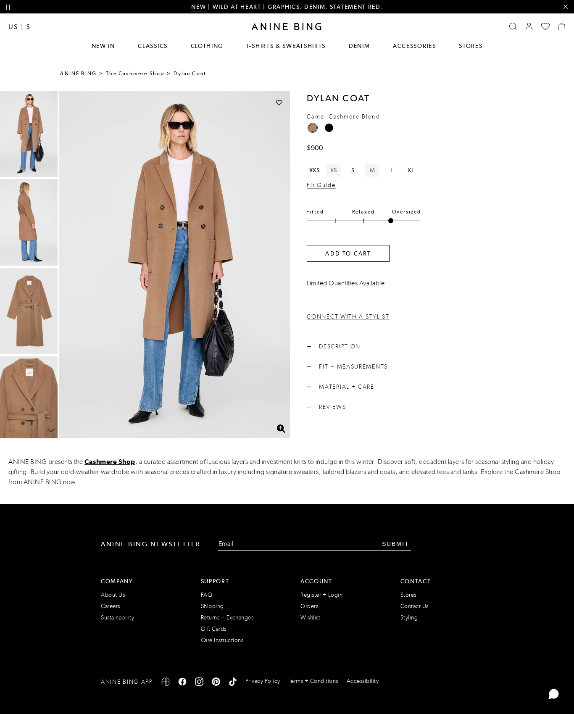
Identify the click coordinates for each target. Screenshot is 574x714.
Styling (409, 617)
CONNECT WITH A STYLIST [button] (348, 316)
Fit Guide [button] (321, 185)
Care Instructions (222, 640)
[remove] (565, 7)
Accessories (414, 45)
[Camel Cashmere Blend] (313, 128)
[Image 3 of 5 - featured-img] (29, 311)
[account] (529, 26)
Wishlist (310, 617)
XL (411, 170)
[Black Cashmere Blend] (329, 128)
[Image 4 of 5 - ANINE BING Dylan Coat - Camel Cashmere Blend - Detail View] (29, 399)
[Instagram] (199, 683)
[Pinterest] (216, 683)
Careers (110, 606)
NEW (198, 6)
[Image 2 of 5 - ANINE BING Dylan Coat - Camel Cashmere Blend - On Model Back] (29, 222)
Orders (309, 606)
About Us (113, 594)
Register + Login (321, 594)
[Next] (51, 430)
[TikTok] (233, 683)
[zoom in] (281, 429)
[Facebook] (182, 683)
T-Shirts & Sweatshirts (286, 45)
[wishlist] (545, 26)
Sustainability (117, 617)
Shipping (212, 606)
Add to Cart (348, 253)
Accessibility (363, 681)
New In (103, 45)
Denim (359, 45)
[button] (174, 264)
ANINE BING (78, 73)
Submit (395, 543)
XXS (314, 170)
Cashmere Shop (109, 462)
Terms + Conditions (313, 681)
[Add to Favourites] (279, 102)
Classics (153, 45)
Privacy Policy (262, 681)
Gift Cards (213, 628)
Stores (470, 45)
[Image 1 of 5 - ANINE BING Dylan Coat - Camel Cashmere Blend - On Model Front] (29, 134)
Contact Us (414, 606)
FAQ (207, 594)
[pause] (8, 7)
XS (333, 170)
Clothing (207, 45)
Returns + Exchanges (227, 617)
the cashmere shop (135, 73)
